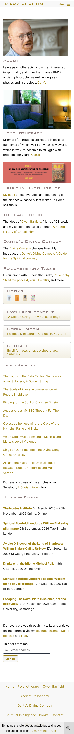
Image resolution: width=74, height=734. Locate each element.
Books (15, 290)
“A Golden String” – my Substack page (33, 317)
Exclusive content (30, 312)
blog (24, 636)
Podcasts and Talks (29, 268)
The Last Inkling (24, 214)
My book (9, 195)
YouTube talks (39, 280)
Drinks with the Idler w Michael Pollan (29, 563)
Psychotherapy (22, 132)
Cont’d (41, 82)
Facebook (14, 334)
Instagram (29, 334)
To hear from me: (16, 644)
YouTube (60, 334)
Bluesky (46, 334)
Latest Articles (19, 365)
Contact (17, 345)
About (11, 60)
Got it (54, 730)
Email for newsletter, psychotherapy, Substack (32, 352)
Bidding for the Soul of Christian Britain (30, 402)
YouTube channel (47, 631)
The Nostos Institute (17, 508)
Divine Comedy (20, 248)
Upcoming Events (20, 497)
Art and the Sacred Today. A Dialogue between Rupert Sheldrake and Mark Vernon (29, 468)
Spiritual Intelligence (31, 188)
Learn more (39, 730)
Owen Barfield (31, 221)
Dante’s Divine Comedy (32, 241)
